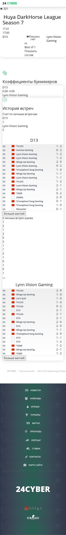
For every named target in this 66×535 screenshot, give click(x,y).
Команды (35, 398)
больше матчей (14, 213)
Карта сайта (35, 465)
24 (10, 3)
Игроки (34, 406)
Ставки (35, 448)
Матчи (36, 423)
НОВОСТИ (35, 390)
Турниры (35, 414)
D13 (5, 37)
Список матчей (26, 371)
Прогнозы (35, 431)
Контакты (35, 456)
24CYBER (11, 371)
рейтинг (36, 440)
